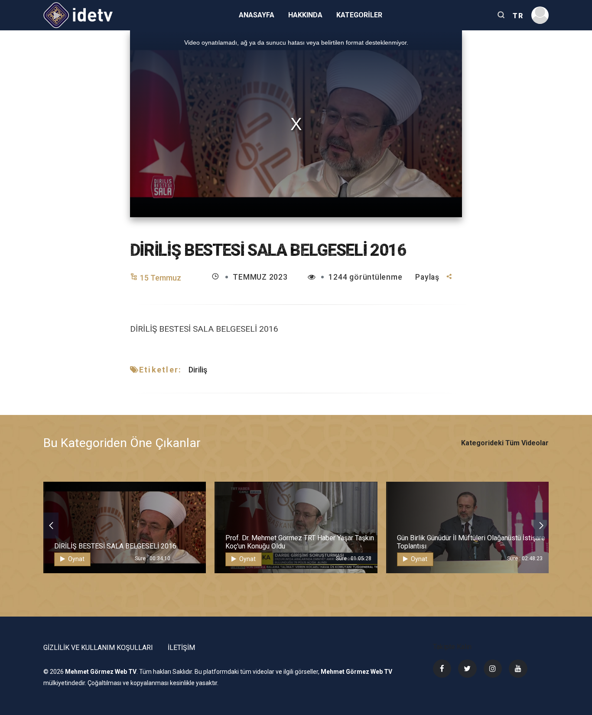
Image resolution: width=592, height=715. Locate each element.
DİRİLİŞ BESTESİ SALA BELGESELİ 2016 (115, 546)
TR (518, 16)
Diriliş (198, 369)
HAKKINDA (305, 15)
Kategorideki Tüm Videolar (505, 443)
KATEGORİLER (359, 15)
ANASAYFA (256, 15)
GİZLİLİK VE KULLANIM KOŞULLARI (98, 647)
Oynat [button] (76, 558)
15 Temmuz (160, 277)
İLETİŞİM (181, 647)
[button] (51, 526)
